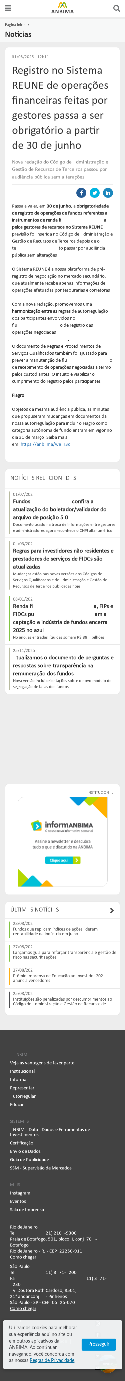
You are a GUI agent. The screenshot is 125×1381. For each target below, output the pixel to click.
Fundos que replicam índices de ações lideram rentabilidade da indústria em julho (55, 932)
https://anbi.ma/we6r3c (45, 444)
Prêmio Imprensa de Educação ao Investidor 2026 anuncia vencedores (59, 978)
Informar (19, 1079)
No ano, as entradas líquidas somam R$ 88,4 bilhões (58, 637)
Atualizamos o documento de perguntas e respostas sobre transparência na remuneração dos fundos (63, 666)
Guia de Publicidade (29, 1159)
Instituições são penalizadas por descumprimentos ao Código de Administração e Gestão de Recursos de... (62, 1002)
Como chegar (23, 1257)
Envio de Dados (25, 1151)
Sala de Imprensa (27, 1210)
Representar (22, 1088)
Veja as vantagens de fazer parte (42, 1063)
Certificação (21, 1143)
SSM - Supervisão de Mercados (41, 1168)
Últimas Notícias (34, 910)
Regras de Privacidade (52, 1360)
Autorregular (23, 1096)
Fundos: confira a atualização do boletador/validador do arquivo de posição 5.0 (60, 509)
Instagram (20, 1193)
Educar (17, 1104)
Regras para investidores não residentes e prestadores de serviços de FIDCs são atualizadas (63, 559)
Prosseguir (98, 1344)
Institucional (22, 1071)
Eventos (18, 1201)
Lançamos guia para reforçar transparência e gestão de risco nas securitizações (64, 955)
